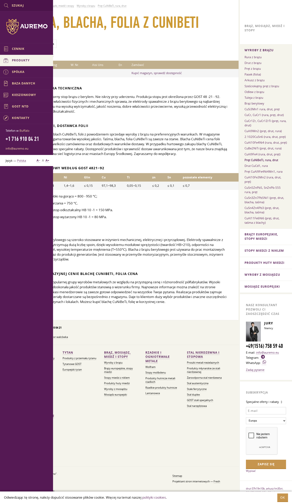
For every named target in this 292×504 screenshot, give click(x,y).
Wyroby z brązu (113, 362)
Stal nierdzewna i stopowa (203, 354)
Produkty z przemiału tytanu (79, 358)
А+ (47, 160)
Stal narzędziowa (197, 406)
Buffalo (24, 131)
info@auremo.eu (17, 148)
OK (282, 497)
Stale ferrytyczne (197, 389)
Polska (21, 161)
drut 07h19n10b (255, 488)
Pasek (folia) (253, 74)
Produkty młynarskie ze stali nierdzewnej (203, 370)
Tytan (68, 352)
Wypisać (251, 471)
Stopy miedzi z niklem (117, 377)
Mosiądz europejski (115, 394)
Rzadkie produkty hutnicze (161, 387)
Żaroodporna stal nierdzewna (204, 377)
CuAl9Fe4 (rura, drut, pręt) (262, 154)
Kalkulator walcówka (56, 337)
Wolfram (150, 367)
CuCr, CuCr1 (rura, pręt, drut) (264, 115)
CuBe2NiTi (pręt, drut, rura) (263, 148)
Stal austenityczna (197, 383)
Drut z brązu (253, 63)
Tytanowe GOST (72, 364)
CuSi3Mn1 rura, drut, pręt (262, 109)
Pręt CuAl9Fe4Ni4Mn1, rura (263, 171)
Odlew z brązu (254, 92)
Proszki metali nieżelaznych (203, 362)
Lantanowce (152, 393)
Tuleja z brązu (254, 98)
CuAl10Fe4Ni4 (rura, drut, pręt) (266, 142)
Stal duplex (193, 394)
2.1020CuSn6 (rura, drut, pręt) (265, 137)
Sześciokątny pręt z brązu (262, 86)
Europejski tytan (72, 369)
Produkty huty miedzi (117, 383)
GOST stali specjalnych (200, 400)
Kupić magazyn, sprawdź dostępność (156, 73)
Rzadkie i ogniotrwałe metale (157, 356)
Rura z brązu (253, 57)
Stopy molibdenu (155, 372)
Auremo (26, 26)
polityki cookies (154, 497)
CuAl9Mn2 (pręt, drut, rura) (263, 131)
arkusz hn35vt (274, 488)
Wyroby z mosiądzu (115, 389)
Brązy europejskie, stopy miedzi (118, 370)
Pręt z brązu (253, 69)
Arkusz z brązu (255, 80)
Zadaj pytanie (255, 370)
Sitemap (177, 476)
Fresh (217, 481)
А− (38, 160)
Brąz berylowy (254, 103)
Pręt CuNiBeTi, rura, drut (261, 160)
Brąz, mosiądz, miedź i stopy (117, 354)
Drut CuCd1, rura (256, 166)
